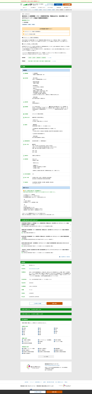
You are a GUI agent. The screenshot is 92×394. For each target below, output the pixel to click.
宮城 (40, 328)
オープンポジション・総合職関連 (45, 339)
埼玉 (56, 329)
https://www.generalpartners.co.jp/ (51, 365)
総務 (40, 343)
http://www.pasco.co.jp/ (33, 268)
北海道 (24, 328)
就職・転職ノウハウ (67, 7)
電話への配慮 (30, 61)
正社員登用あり (24, 24)
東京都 (56, 328)
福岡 (40, 334)
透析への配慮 (41, 61)
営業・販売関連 (58, 339)
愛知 (24, 331)
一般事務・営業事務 (26, 339)
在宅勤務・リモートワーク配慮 (28, 348)
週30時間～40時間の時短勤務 (28, 351)
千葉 (40, 329)
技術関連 (40, 341)
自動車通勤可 (57, 348)
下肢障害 (29, 57)
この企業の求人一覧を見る (65, 256)
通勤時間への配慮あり (59, 350)
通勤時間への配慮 (47, 61)
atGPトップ (25, 7)
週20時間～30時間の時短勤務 (44, 351)
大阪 (56, 333)
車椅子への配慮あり (42, 348)
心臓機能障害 (38, 57)
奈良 (24, 333)
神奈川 (24, 329)
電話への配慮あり (26, 350)
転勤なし (29, 24)
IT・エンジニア (26, 341)
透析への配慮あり (42, 350)
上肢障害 (33, 57)
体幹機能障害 (44, 57)
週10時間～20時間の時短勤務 (60, 351)
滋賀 (40, 331)
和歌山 (56, 331)
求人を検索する (33, 7)
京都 (40, 333)
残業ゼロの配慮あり (26, 353)
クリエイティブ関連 (58, 341)
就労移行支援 (59, 7)
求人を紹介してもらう (41, 7)
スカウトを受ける (50, 7)
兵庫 (24, 334)
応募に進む (54, 303)
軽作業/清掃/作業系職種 (27, 343)
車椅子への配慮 (36, 61)
